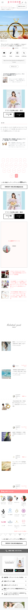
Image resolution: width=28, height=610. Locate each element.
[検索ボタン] (26, 2)
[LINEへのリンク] (22, 3)
